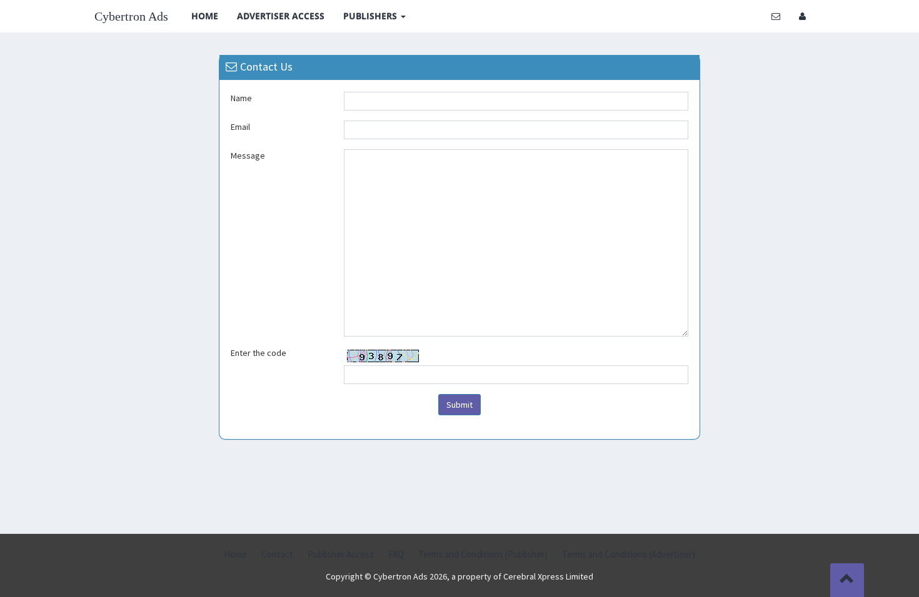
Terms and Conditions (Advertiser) (628, 554)
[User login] (802, 16)
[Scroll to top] (847, 580)
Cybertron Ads (131, 16)
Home (204, 16)
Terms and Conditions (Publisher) (483, 554)
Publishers (371, 16)
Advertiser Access (280, 16)
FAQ (396, 554)
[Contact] (776, 16)
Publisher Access (341, 554)
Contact (277, 554)
